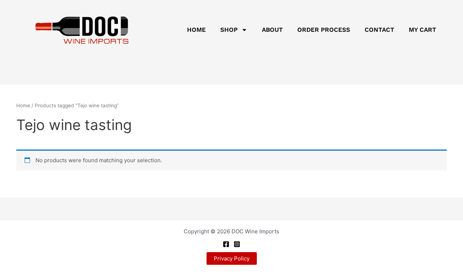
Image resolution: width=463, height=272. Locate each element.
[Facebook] (226, 244)
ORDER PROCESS (323, 29)
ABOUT (272, 29)
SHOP (229, 29)
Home (23, 105)
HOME (196, 29)
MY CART (422, 29)
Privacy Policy (232, 258)
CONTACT (379, 29)
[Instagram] (237, 244)
